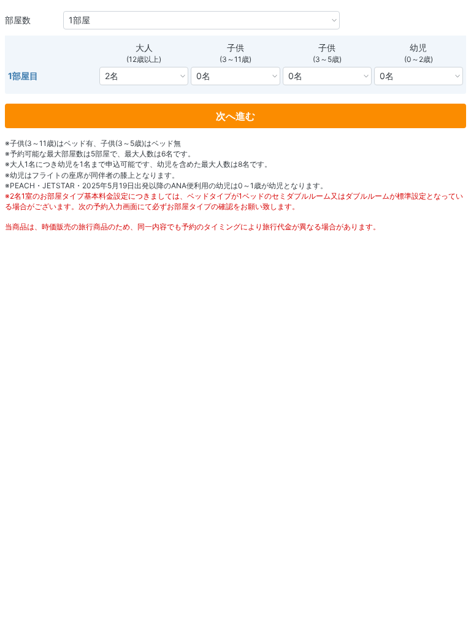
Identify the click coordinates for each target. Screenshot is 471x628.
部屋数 (18, 20)
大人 (144, 47)
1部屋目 (23, 76)
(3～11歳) (235, 59)
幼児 (418, 47)
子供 (235, 47)
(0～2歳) (418, 59)
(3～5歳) (327, 59)
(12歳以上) (143, 59)
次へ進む (235, 116)
